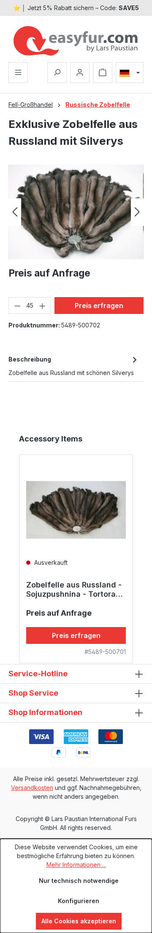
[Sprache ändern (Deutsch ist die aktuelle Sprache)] (129, 73)
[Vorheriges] (14, 212)
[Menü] (18, 72)
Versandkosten (32, 787)
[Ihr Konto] (80, 72)
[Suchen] (57, 72)
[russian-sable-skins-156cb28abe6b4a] (76, 212)
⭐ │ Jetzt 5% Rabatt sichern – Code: (76, 7)
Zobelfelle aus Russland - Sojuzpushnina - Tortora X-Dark (74, 589)
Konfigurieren (78, 900)
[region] (76, 212)
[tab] (73, 365)
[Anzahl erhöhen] (43, 305)
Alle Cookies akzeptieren (78, 921)
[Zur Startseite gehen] (76, 41)
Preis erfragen (99, 305)
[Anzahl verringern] (17, 305)
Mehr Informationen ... (76, 864)
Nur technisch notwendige (79, 880)
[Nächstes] (137, 212)
